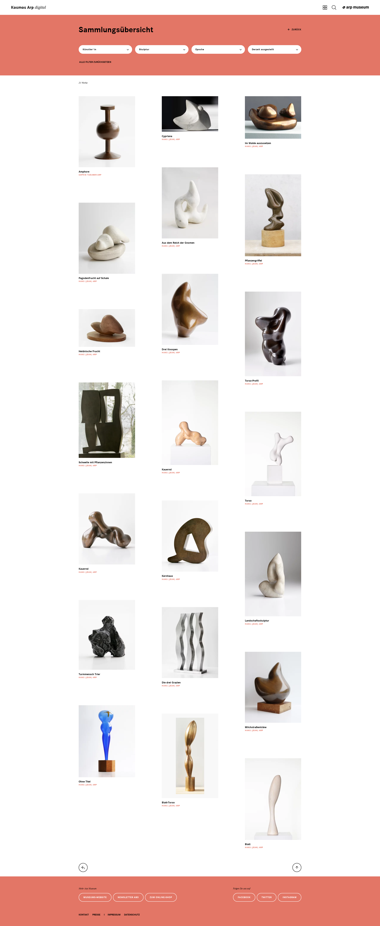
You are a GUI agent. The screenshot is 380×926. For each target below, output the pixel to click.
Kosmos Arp (28, 7)
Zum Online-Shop (161, 897)
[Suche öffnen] (334, 8)
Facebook (244, 897)
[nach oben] (296, 867)
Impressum (114, 914)
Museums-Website (95, 897)
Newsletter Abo (128, 897)
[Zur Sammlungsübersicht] (325, 8)
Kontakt (84, 914)
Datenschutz (132, 914)
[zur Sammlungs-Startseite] (83, 867)
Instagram (290, 897)
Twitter (267, 897)
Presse (96, 914)
